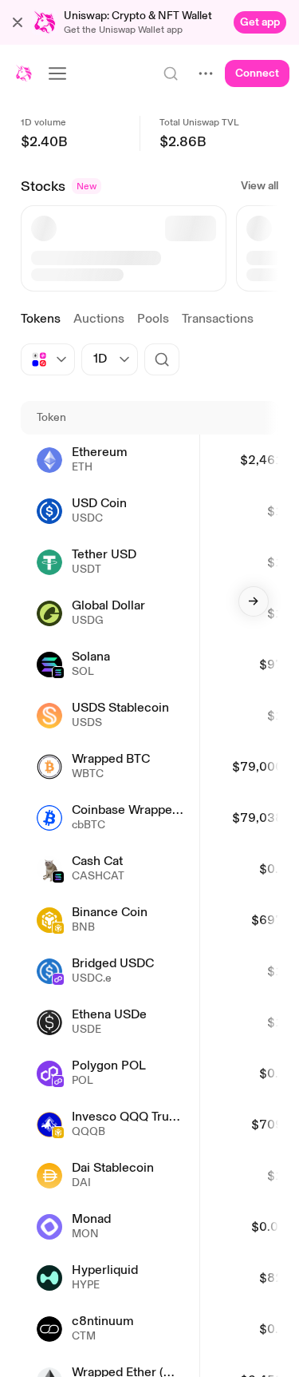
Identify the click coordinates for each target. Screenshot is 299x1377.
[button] (18, 22)
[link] (260, 22)
